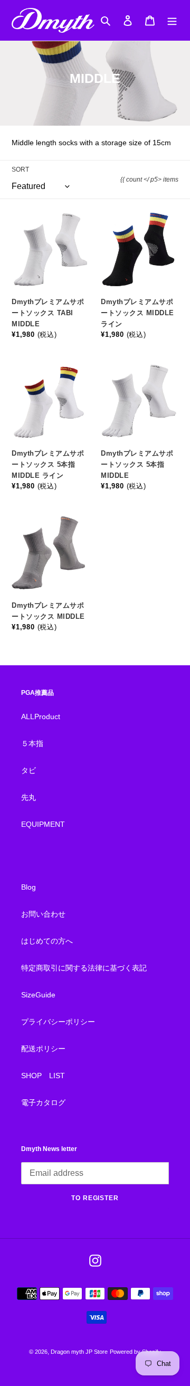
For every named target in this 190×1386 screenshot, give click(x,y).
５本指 (32, 743)
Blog (28, 887)
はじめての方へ (47, 941)
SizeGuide (38, 995)
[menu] (172, 20)
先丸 (28, 797)
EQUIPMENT (43, 824)
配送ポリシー (43, 1048)
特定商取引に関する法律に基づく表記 (84, 968)
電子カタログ (43, 1102)
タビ (28, 770)
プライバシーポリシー (58, 1021)
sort (20, 169)
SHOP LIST (43, 1075)
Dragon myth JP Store (79, 1352)
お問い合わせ (43, 914)
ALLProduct (40, 716)
